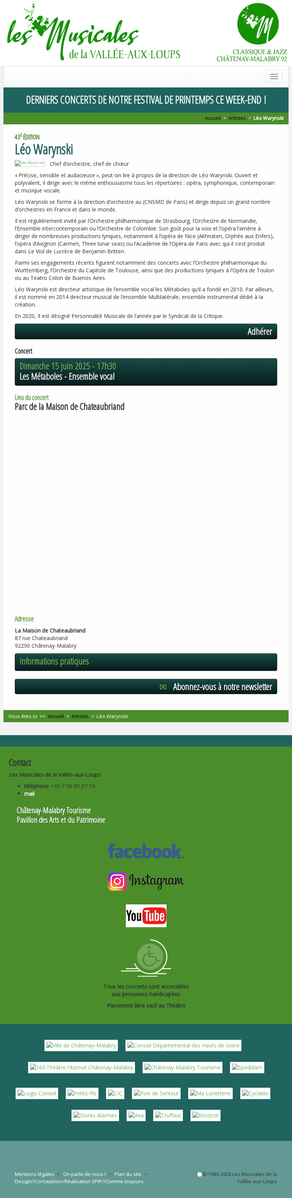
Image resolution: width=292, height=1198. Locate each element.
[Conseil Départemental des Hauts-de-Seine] (183, 1045)
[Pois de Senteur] (156, 1092)
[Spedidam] (247, 1067)
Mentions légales (34, 1174)
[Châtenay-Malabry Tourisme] (182, 1067)
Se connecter (199, 1174)
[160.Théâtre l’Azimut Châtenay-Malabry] (81, 1067)
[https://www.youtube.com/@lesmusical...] (146, 914)
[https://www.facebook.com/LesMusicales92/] (146, 849)
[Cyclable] (255, 1092)
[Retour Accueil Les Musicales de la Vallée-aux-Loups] (146, 33)
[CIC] (115, 1092)
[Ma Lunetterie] (210, 1092)
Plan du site (127, 1174)
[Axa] (136, 1115)
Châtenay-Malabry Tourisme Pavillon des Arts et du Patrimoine (61, 815)
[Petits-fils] (82, 1092)
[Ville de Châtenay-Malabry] (81, 1045)
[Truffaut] (168, 1115)
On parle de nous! (84, 1174)
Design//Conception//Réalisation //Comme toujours (79, 1181)
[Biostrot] (205, 1115)
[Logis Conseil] (37, 1092)
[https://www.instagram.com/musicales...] (146, 880)
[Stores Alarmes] (95, 1115)
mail (29, 793)
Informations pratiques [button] (54, 661)
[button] (146, 331)
